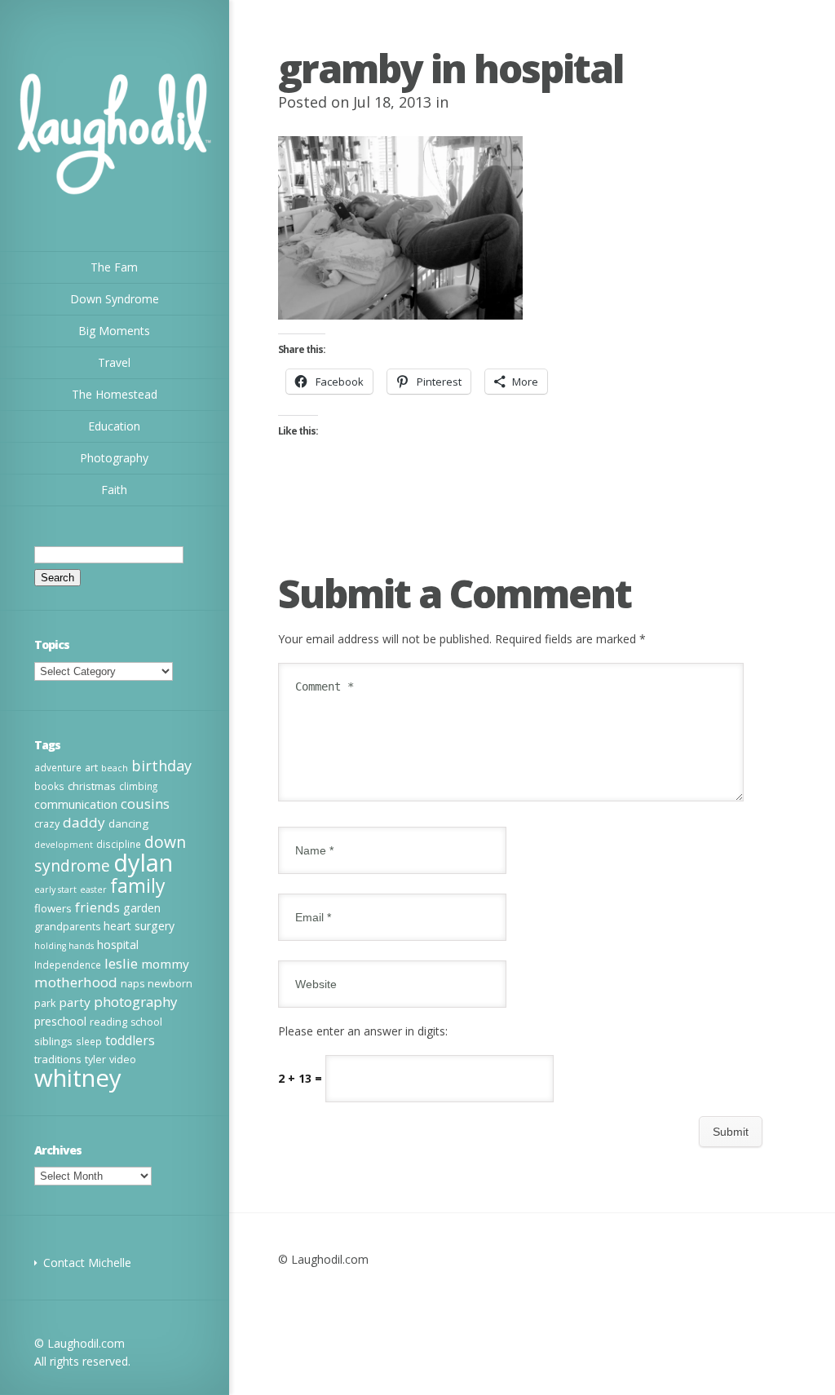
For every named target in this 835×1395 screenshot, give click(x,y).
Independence (67, 964)
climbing (138, 785)
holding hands (64, 945)
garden (142, 908)
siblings (53, 1041)
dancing (128, 823)
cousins (145, 804)
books (49, 785)
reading (108, 1022)
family (138, 885)
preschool (60, 1021)
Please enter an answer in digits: (363, 1031)
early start (55, 889)
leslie (121, 963)
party (75, 1002)
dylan (143, 862)
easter (93, 889)
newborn (170, 984)
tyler (95, 1059)
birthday (161, 765)
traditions (58, 1059)
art (91, 768)
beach (114, 768)
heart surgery (139, 926)
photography (135, 1001)
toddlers (130, 1040)
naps (132, 984)
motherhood (75, 982)
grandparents (67, 927)
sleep (89, 1041)
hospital (118, 944)
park (44, 1003)
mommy (165, 964)
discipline (118, 843)
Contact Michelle (87, 1262)
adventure (58, 767)
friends (97, 907)
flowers (53, 908)
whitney (77, 1078)
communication (75, 804)
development (63, 844)
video (122, 1059)
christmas (92, 786)
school (146, 1022)
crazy (47, 824)
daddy (84, 822)
